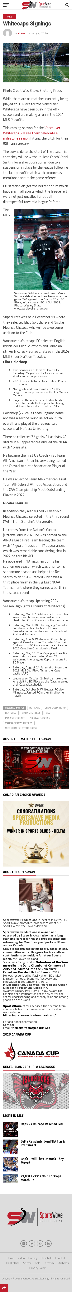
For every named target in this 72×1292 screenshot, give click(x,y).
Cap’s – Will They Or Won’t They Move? (42, 1161)
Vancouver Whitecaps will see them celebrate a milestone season (31, 133)
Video (21, 1258)
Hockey (32, 1258)
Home (10, 1258)
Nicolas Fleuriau (40, 718)
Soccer (27, 1263)
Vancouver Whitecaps (18, 723)
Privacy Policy (37, 1268)
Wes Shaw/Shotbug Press (21, 728)
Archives (63, 1263)
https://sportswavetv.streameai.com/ (29, 1015)
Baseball (46, 1258)
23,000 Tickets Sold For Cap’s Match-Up (41, 1178)
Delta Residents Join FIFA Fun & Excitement (43, 1143)
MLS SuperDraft (15, 718)
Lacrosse (49, 1263)
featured (11, 713)
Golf (37, 1263)
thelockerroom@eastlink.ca (30, 1027)
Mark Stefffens (31, 713)
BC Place (34, 707)
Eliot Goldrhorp (55, 707)
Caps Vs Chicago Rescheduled (42, 1124)
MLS (48, 713)
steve (22, 33)
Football (60, 1258)
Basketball (13, 1263)
